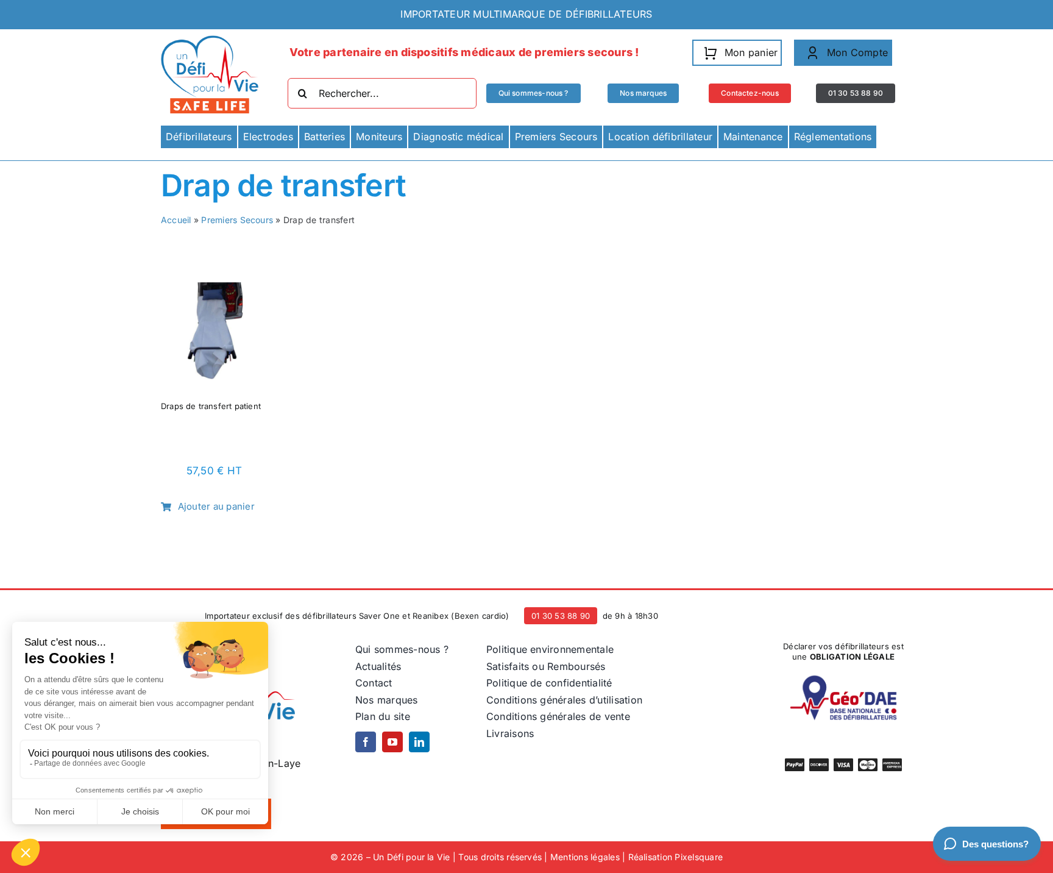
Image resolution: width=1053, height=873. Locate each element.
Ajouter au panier (216, 506)
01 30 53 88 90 (560, 616)
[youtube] (392, 742)
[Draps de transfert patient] (214, 285)
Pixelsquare (699, 857)
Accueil (176, 220)
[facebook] (365, 742)
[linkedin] (419, 742)
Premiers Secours (237, 220)
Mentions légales (585, 857)
